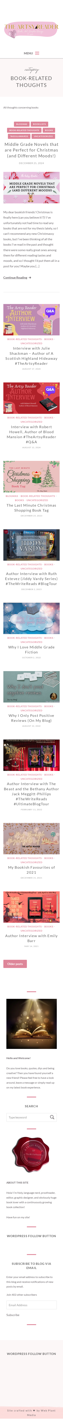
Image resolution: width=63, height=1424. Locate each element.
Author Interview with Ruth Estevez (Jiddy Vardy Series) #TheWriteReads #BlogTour (31, 578)
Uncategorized (43, 136)
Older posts (15, 964)
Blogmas (21, 124)
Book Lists (39, 124)
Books (49, 130)
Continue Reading (15, 277)
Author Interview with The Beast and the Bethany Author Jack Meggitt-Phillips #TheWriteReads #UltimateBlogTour (31, 793)
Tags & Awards (19, 136)
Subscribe (12, 1315)
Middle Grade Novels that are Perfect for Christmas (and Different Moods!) (32, 150)
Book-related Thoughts (24, 130)
